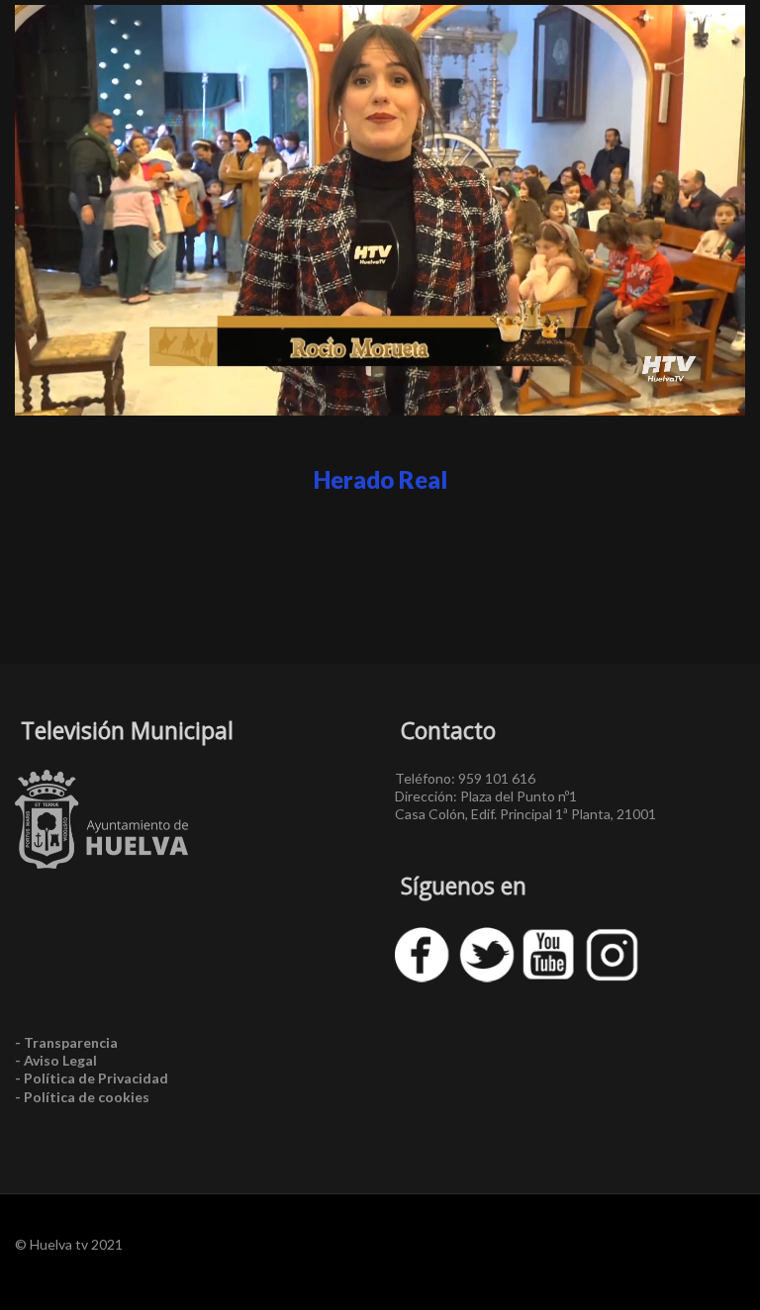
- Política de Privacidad (91, 1078)
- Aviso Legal (56, 1060)
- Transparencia (66, 1042)
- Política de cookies (82, 1096)
